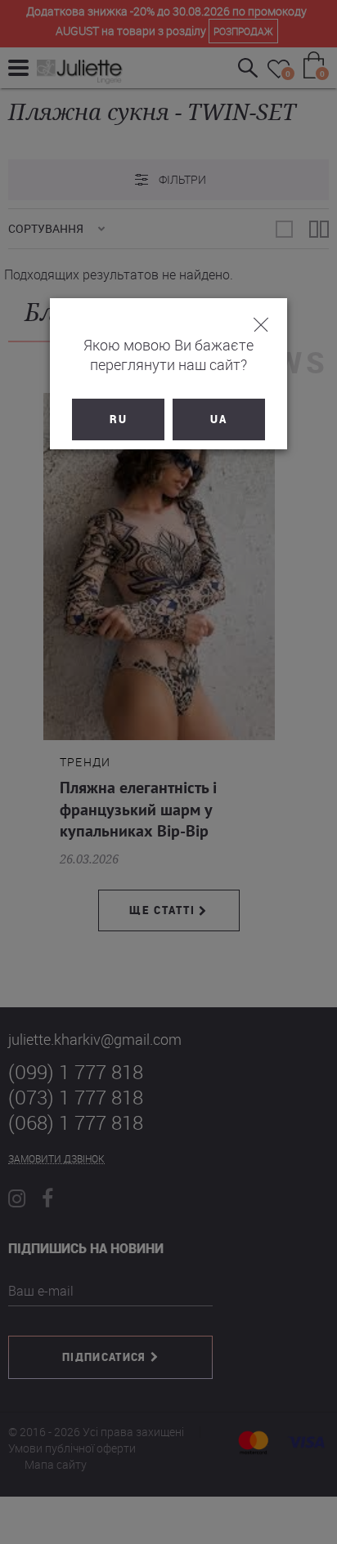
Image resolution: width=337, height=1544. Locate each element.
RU (119, 419)
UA (218, 419)
